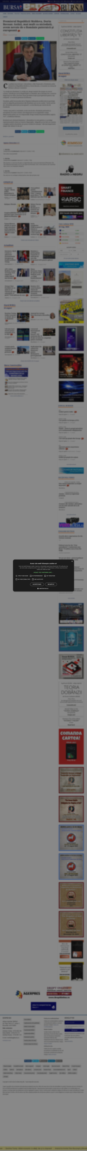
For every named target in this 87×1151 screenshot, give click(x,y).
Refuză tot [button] (51, 584)
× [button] (72, 561)
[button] (43, 572)
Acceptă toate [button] (37, 584)
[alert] (43, 575)
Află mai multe (46, 569)
